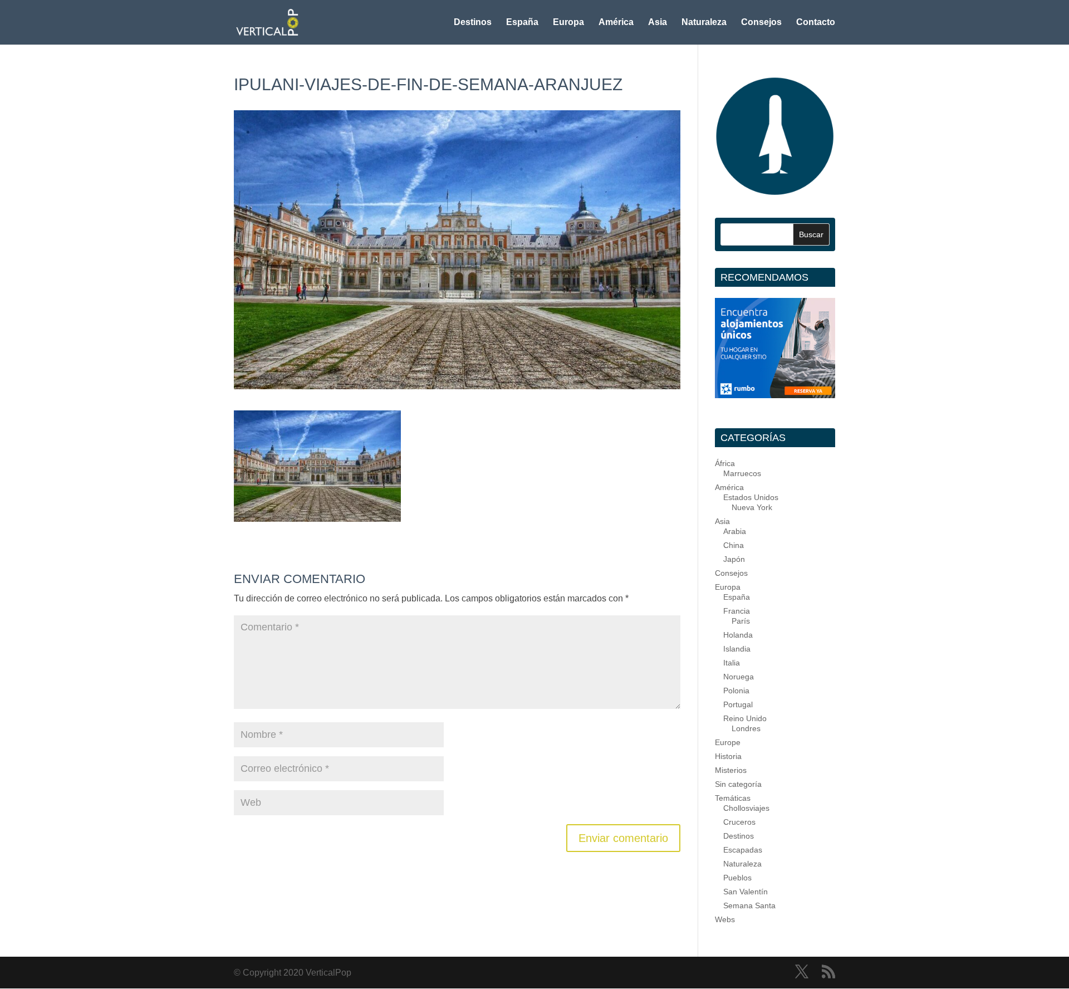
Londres (746, 728)
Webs (725, 919)
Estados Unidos (750, 497)
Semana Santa (749, 905)
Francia (736, 610)
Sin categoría (738, 784)
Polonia (736, 690)
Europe (728, 742)
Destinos (473, 22)
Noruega (738, 676)
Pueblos (737, 877)
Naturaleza (704, 22)
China (733, 545)
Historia (728, 756)
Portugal (738, 704)
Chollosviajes (746, 808)
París (741, 620)
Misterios (731, 770)
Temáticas (733, 798)
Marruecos (742, 473)
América (616, 22)
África (725, 463)
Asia (657, 22)
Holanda (738, 634)
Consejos (761, 22)
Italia (731, 662)
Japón (734, 559)
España (522, 22)
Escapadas (742, 849)
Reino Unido (745, 718)
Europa (568, 22)
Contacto (815, 22)
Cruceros (739, 821)
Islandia (737, 648)
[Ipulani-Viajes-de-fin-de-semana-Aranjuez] (317, 514)
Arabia (734, 531)
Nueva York (752, 507)
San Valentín (745, 891)
